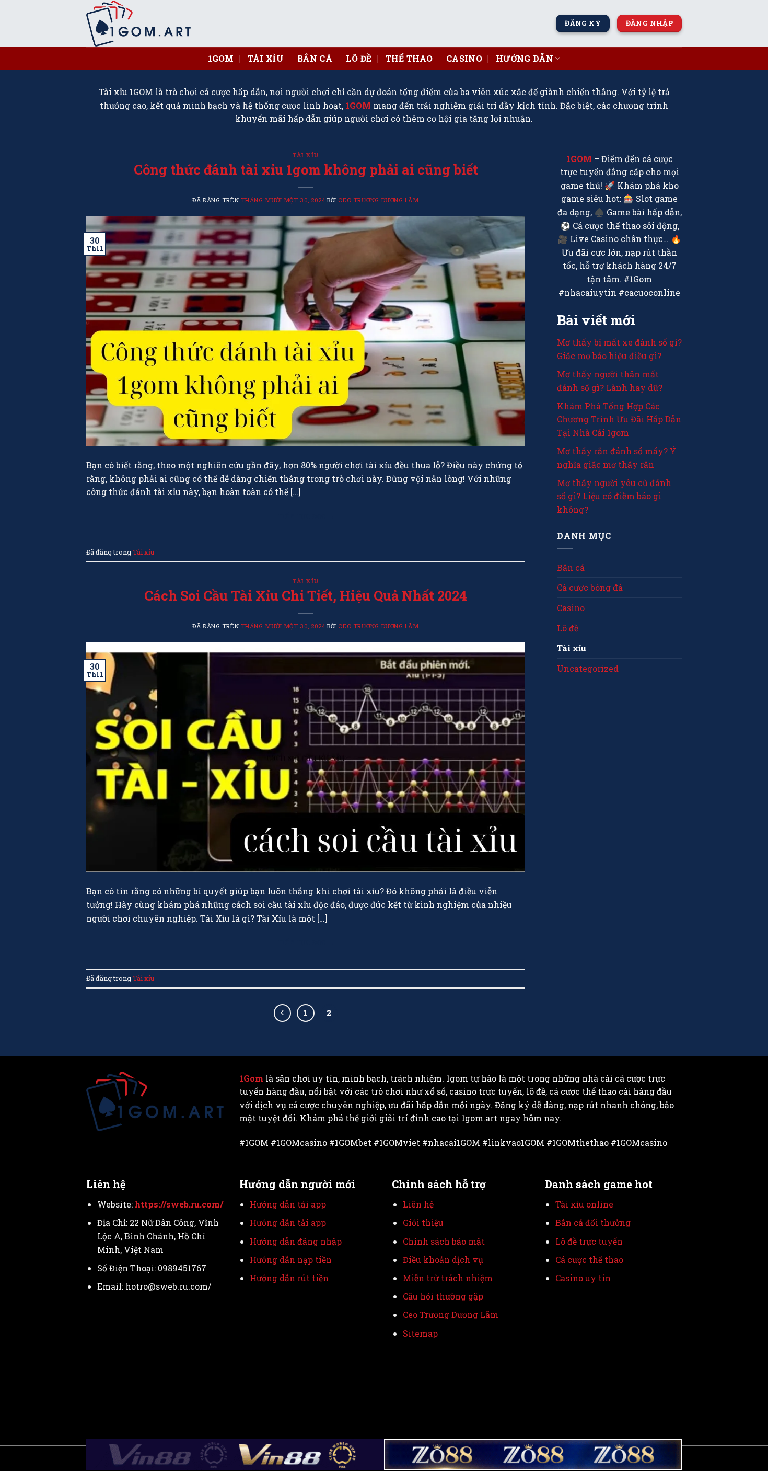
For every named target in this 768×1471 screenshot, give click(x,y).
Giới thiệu (423, 1222)
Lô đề (359, 58)
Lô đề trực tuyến (589, 1241)
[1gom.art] (138, 23)
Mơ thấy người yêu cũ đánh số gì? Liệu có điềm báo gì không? (614, 496)
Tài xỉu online (584, 1204)
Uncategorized (588, 668)
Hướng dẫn (524, 58)
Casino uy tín (583, 1277)
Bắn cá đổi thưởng (593, 1222)
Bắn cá (314, 58)
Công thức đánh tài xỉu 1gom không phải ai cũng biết (306, 169)
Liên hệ (418, 1204)
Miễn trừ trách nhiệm (448, 1277)
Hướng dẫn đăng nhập (296, 1241)
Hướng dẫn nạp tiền (291, 1259)
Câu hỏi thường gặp (443, 1296)
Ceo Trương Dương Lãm (378, 200)
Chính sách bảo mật (444, 1241)
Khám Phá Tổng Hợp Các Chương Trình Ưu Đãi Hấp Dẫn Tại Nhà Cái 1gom (619, 419)
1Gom (221, 58)
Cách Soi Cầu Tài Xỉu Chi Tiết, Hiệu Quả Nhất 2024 (305, 595)
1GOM (358, 105)
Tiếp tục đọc (305, 516)
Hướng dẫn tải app (288, 1204)
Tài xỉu (266, 58)
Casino (464, 58)
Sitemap (420, 1333)
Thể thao (409, 58)
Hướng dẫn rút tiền (290, 1277)
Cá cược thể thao (589, 1259)
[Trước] (283, 1013)
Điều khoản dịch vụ (443, 1259)
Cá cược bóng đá (590, 587)
